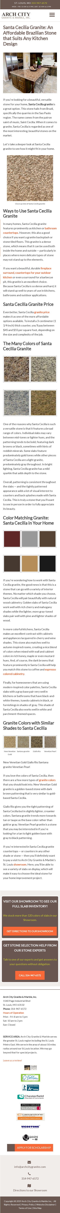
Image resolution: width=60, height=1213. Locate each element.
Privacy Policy (28, 1204)
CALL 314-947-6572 (30, 975)
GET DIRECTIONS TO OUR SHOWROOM (30, 931)
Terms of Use (24, 1208)
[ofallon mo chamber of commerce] (30, 1080)
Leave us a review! (12, 1060)
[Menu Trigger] (52, 14)
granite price (42, 312)
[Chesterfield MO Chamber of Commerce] (30, 1099)
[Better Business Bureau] (30, 1089)
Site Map (37, 1208)
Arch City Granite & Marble (16, 15)
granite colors (47, 780)
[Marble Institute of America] (30, 1070)
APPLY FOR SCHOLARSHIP (34, 1147)
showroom (20, 864)
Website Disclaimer (45, 1204)
